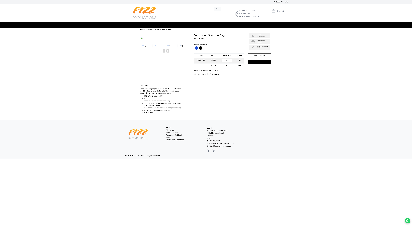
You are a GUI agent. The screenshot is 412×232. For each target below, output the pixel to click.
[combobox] (195, 9)
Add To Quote (259, 56)
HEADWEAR (190, 25)
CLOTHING (139, 25)
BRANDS (129, 25)
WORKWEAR (202, 25)
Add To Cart (259, 62)
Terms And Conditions (175, 140)
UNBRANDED (201, 74)
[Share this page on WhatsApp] (407, 220)
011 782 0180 (247, 10)
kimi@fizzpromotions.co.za (249, 16)
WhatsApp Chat (244, 13)
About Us (170, 130)
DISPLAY (170, 25)
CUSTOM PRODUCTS (155, 25)
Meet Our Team (172, 132)
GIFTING (179, 25)
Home (142, 29)
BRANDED (215, 74)
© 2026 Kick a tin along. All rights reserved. (143, 155)
